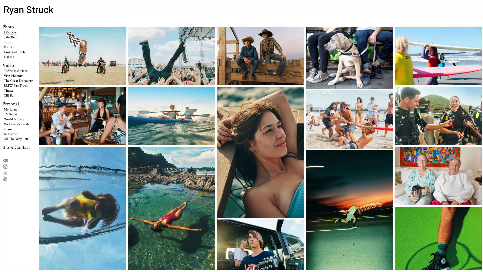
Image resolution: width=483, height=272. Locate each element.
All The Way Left (16, 139)
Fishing (9, 57)
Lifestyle (10, 32)
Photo (8, 27)
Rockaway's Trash (16, 124)
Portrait (9, 47)
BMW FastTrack (16, 85)
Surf (7, 42)
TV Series (11, 114)
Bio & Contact (16, 147)
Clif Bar (9, 95)
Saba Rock (11, 37)
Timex (8, 90)
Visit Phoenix (13, 75)
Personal (10, 104)
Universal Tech (14, 52)
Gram (8, 129)
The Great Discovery (18, 80)
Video (8, 65)
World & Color (14, 119)
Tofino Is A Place (16, 71)
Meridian (10, 109)
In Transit (11, 134)
